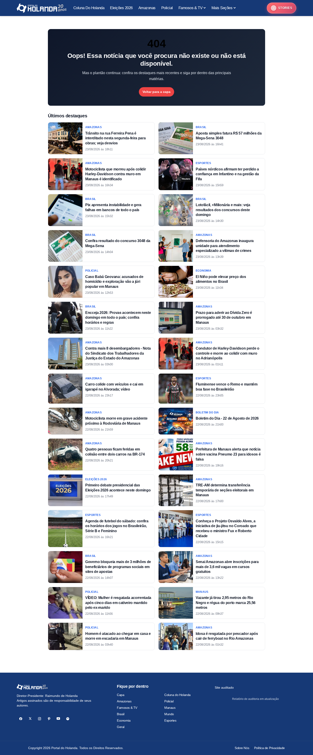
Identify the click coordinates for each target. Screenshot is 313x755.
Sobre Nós (242, 748)
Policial (169, 701)
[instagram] (40, 719)
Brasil (120, 714)
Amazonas (124, 701)
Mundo (169, 714)
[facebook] (21, 719)
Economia (124, 720)
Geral (120, 727)
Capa (120, 695)
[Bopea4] (41, 8)
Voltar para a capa (156, 92)
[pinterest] (49, 719)
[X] (30, 719)
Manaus (169, 707)
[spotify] (68, 719)
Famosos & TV (127, 707)
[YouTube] (58, 719)
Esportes (170, 720)
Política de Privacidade (269, 748)
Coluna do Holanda (177, 695)
